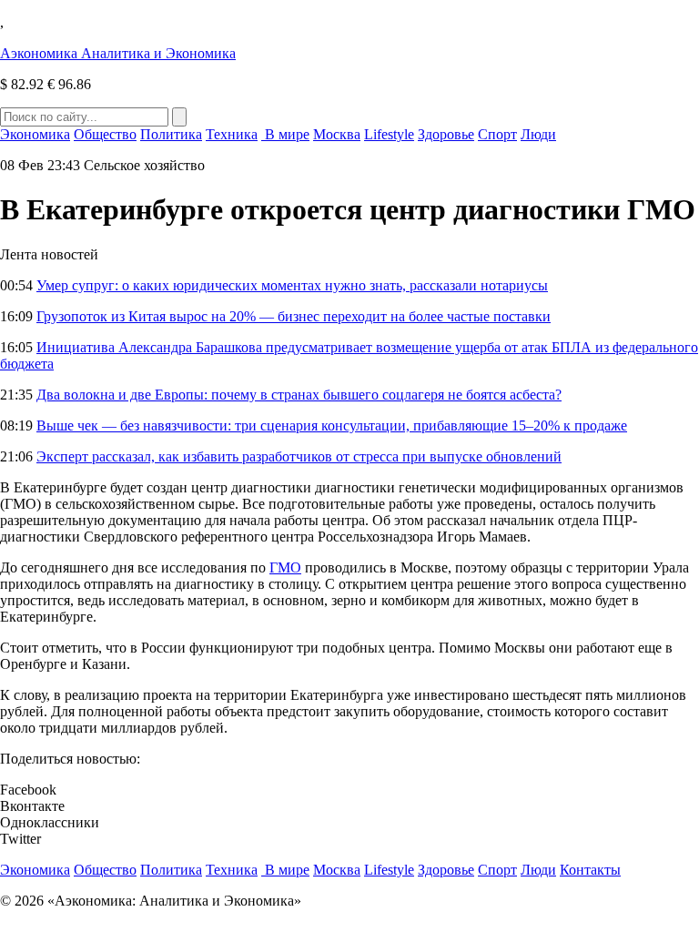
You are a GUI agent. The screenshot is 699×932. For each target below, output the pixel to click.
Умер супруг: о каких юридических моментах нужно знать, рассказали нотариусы (292, 285)
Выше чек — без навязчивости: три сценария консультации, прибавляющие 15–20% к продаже (331, 425)
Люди (538, 134)
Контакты (590, 869)
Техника (232, 134)
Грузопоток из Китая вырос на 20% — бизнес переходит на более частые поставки (293, 316)
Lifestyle (389, 134)
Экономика (35, 134)
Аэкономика (118, 53)
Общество (105, 134)
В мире (285, 134)
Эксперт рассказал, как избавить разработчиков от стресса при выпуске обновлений (299, 456)
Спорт (497, 134)
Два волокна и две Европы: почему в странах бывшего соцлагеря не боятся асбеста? (299, 394)
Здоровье (446, 134)
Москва (336, 134)
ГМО (285, 567)
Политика (171, 134)
